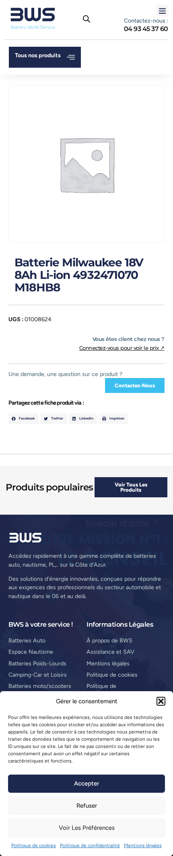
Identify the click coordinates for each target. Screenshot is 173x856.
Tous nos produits (38, 55)
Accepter (86, 783)
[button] (161, 701)
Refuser (86, 805)
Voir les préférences (87, 827)
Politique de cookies (33, 845)
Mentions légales (143, 845)
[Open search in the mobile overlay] (86, 19)
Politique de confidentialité (90, 845)
